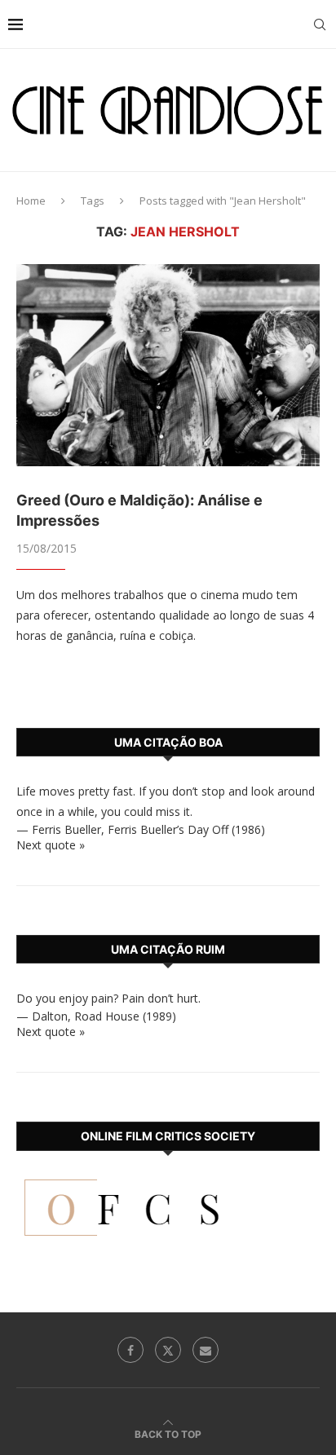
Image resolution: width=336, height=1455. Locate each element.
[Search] (320, 24)
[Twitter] (168, 1350)
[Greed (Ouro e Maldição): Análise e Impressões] (168, 365)
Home (31, 200)
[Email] (205, 1350)
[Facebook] (130, 1350)
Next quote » (50, 845)
